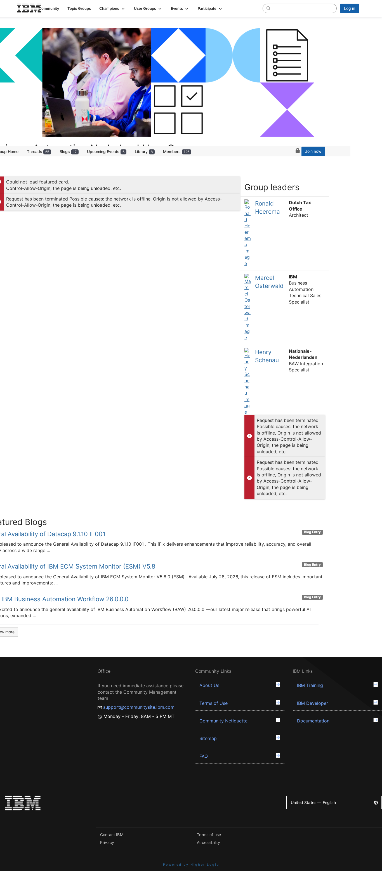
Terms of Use (213, 703)
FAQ (203, 756)
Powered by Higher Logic (191, 865)
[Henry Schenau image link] (247, 381)
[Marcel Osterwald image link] (247, 307)
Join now (313, 151)
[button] (112, 8)
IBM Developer (312, 703)
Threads (38, 151)
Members (176, 151)
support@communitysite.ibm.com (139, 707)
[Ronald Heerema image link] (247, 232)
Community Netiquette (223, 721)
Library (144, 151)
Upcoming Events (105, 151)
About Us (209, 685)
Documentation (313, 721)
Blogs (68, 151)
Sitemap (208, 738)
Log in (349, 8)
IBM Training (310, 685)
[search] (268, 8)
